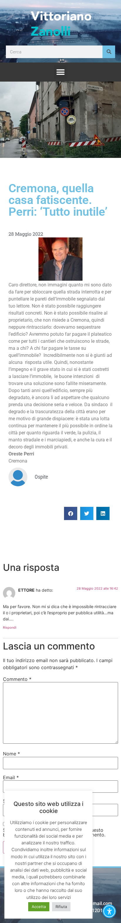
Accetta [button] (39, 906)
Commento (17, 679)
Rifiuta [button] (61, 906)
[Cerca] (108, 51)
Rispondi (9, 627)
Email (11, 777)
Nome (11, 753)
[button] (60, 72)
